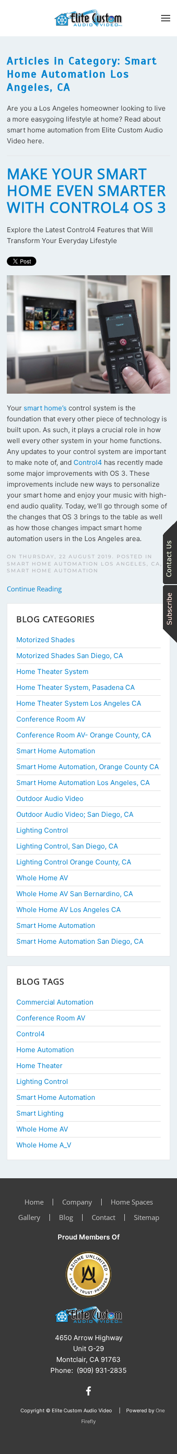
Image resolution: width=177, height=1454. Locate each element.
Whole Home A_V (43, 1145)
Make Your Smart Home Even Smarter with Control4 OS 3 (86, 190)
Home (34, 1201)
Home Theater (39, 1065)
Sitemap (146, 1217)
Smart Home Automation (52, 570)
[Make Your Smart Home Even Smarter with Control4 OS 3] (88, 334)
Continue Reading (34, 588)
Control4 (88, 462)
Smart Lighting (40, 1113)
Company (77, 1201)
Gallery (29, 1217)
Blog (66, 1217)
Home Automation (45, 1049)
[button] (165, 18)
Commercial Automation (54, 1002)
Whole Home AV (42, 1129)
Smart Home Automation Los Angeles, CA (83, 564)
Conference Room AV (50, 1018)
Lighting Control (42, 1081)
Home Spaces (132, 1201)
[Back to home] (88, 18)
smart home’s (45, 408)
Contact (103, 1217)
